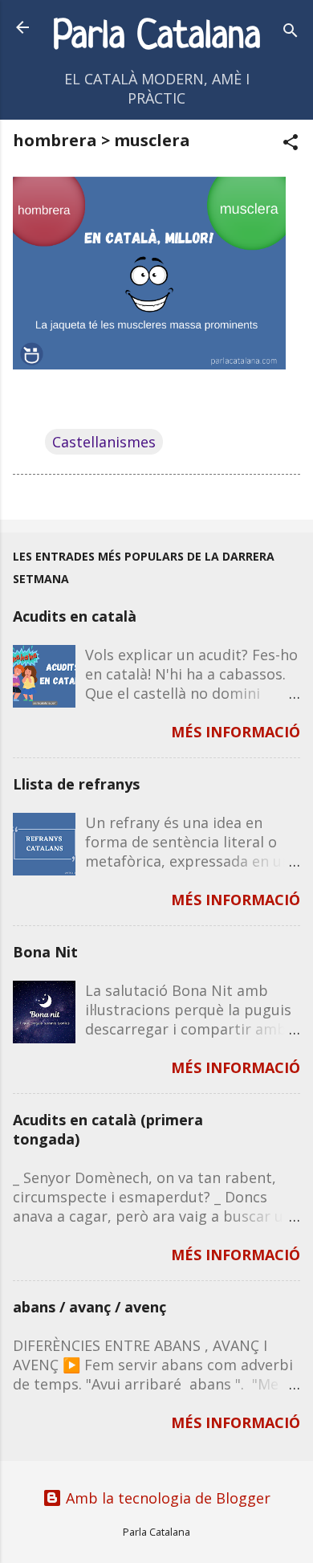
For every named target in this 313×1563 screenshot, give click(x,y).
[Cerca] (290, 32)
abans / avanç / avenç (89, 1306)
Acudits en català (74, 616)
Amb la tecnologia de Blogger (166, 1498)
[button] (290, 144)
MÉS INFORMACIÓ (235, 731)
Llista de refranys (76, 784)
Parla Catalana (157, 37)
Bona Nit (45, 951)
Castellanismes (104, 441)
